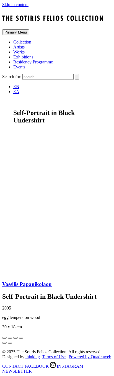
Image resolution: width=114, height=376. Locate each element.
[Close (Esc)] (4, 338)
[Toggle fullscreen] (15, 338)
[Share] (10, 338)
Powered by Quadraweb (90, 356)
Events (19, 67)
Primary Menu (15, 32)
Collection (22, 42)
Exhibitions (23, 57)
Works (19, 52)
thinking (32, 356)
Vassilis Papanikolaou (27, 284)
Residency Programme (33, 62)
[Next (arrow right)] (10, 343)
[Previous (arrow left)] (4, 343)
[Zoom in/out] (21, 338)
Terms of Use (54, 356)
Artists (19, 47)
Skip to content (15, 4)
